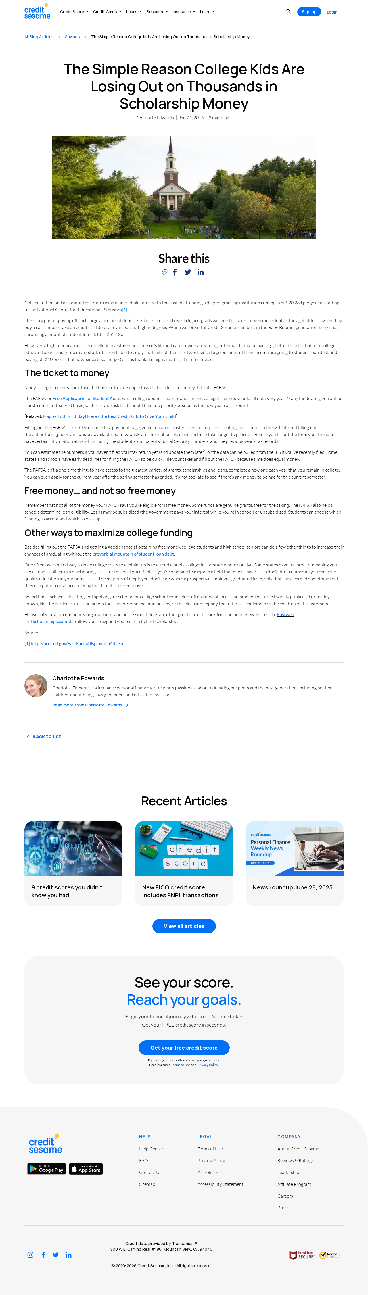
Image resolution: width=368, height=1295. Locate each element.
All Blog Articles (39, 36)
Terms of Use (180, 1064)
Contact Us (150, 1172)
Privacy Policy (207, 1064)
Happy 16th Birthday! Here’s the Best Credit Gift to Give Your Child (109, 416)
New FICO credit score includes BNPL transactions (180, 891)
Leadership (288, 1172)
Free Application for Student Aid (84, 398)
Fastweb (285, 614)
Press (282, 1208)
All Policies (208, 1172)
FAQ (143, 1160)
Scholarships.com (50, 621)
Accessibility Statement (221, 1184)
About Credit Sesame (298, 1149)
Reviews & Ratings (295, 1160)
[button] (174, 272)
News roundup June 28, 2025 (293, 887)
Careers (285, 1196)
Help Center (151, 1149)
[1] (124, 309)
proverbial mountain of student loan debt (133, 553)
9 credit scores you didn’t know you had (67, 891)
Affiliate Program (294, 1184)
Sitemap (147, 1184)
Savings (72, 36)
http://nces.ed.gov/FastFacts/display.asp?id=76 (77, 643)
